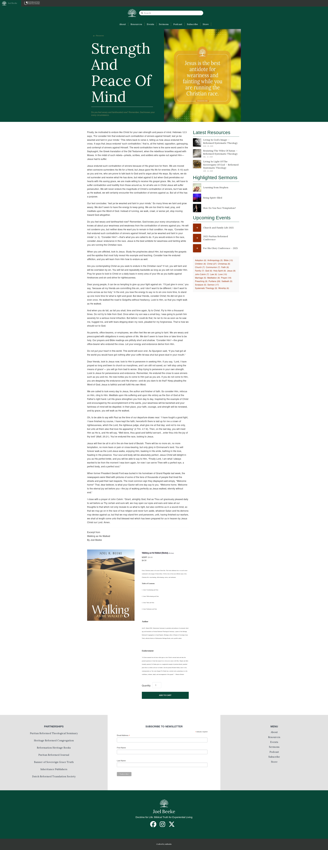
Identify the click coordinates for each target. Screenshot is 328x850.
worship (223, 288)
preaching (201, 281)
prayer (226, 277)
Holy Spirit (219, 270)
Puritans (214, 281)
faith (225, 267)
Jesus (231, 270)
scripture (200, 284)
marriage (200, 277)
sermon (213, 284)
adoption (200, 260)
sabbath (227, 281)
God (208, 270)
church (200, 267)
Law (213, 274)
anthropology (215, 260)
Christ (212, 263)
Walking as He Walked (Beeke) (158, 553)
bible (228, 260)
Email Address (123, 735)
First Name (121, 748)
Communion (213, 267)
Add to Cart (165, 695)
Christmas (224, 263)
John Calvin (202, 274)
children (200, 263)
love (222, 274)
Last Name (121, 761)
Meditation (213, 277)
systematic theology (206, 288)
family (199, 270)
